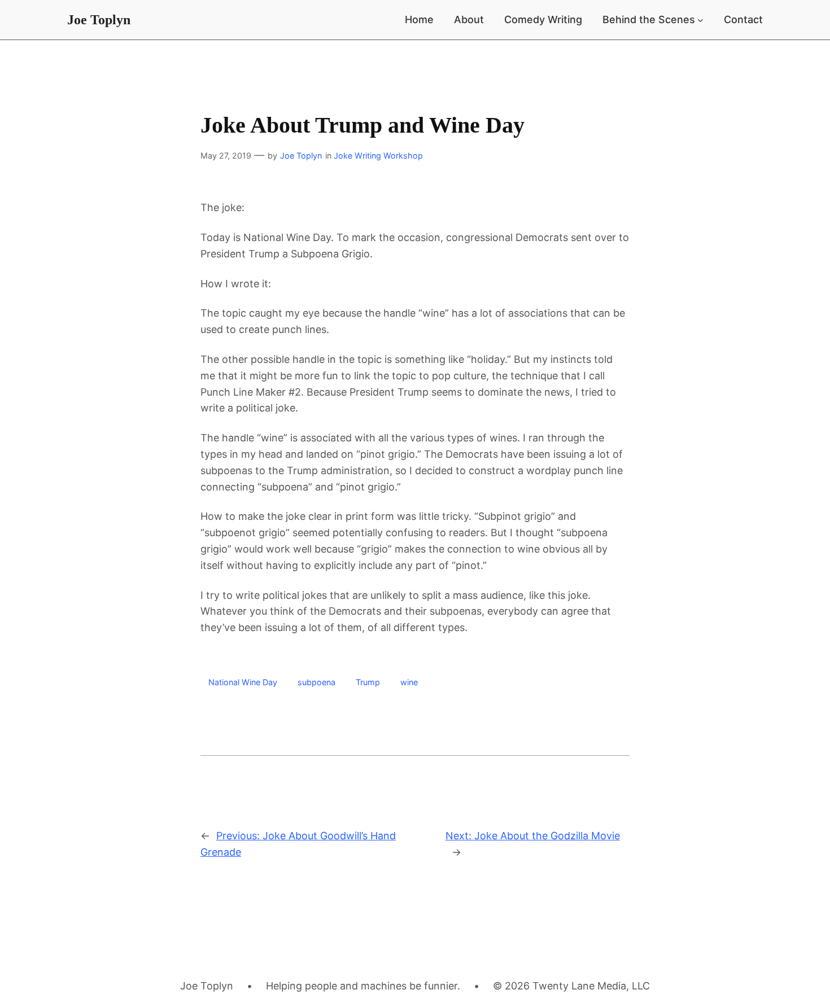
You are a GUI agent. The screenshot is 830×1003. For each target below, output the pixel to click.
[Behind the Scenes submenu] (700, 20)
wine (409, 682)
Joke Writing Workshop (378, 155)
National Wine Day (242, 682)
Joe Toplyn (98, 19)
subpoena (316, 682)
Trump (368, 682)
